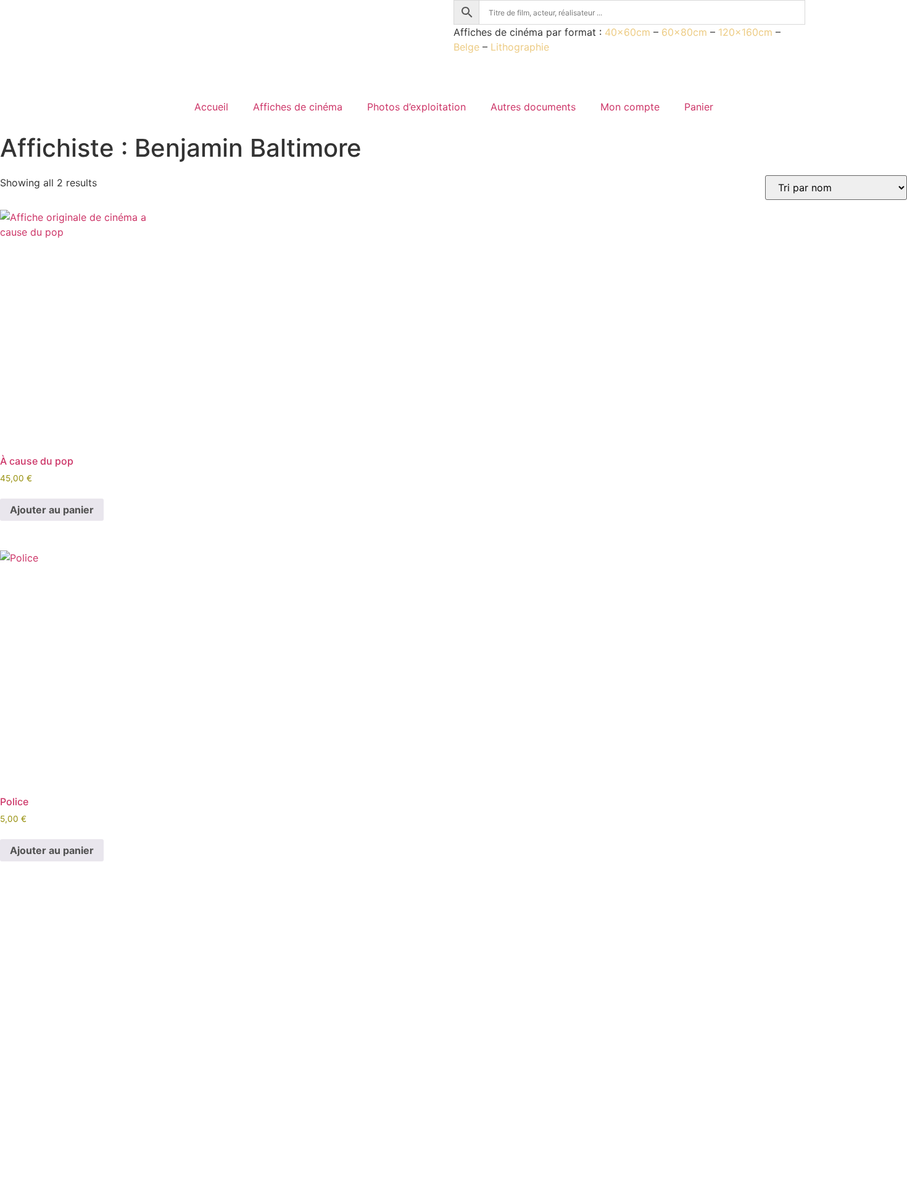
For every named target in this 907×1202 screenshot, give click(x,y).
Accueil (211, 107)
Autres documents (533, 107)
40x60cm (627, 32)
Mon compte (630, 107)
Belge (466, 47)
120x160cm (745, 32)
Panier (698, 107)
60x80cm (684, 32)
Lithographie (520, 47)
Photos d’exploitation (416, 107)
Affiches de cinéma (297, 107)
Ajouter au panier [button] (52, 510)
